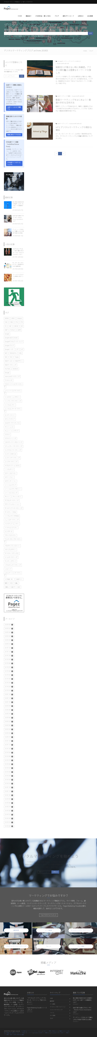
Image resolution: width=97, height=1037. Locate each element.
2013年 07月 (8, 822)
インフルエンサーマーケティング (13, 410)
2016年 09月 (8, 706)
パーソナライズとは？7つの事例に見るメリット (18, 276)
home (20, 16)
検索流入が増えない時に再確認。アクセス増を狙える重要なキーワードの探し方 (73, 70)
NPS (6, 353)
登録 (90, 33)
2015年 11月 (8, 745)
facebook (15, 369)
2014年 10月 (8, 795)
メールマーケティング (11, 557)
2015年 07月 (8, 760)
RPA (20, 353)
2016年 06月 (8, 718)
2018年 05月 (8, 628)
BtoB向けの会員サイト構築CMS (42, 1033)
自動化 (7, 587)
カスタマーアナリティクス (12, 423)
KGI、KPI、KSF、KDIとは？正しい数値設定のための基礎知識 (18, 264)
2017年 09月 (8, 659)
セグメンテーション (10, 481)
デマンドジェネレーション (12, 504)
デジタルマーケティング (11, 500)
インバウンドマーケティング (13, 401)
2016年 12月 (8, 694)
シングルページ (9, 469)
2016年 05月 (8, 721)
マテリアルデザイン (10, 550)
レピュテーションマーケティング (13, 574)
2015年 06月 (8, 764)
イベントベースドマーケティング (13, 392)
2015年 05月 (8, 768)
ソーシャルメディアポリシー (13, 489)
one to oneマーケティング (12, 376)
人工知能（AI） (9, 579)
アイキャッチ (8, 380)
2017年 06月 (8, 671)
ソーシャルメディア (10, 485)
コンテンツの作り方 (75, 61)
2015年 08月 (8, 756)
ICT (17, 349)
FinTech (12, 330)
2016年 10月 (8, 702)
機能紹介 (28, 16)
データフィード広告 (10, 512)
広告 (11, 583)
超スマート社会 (15, 587)
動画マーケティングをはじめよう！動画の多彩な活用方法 (73, 101)
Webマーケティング (65, 61)
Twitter (17, 357)
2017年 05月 (8, 675)
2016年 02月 (8, 733)
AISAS (13, 318)
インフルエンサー (10, 405)
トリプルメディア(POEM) (12, 516)
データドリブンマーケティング (13, 508)
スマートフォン (9, 477)
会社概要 (90, 16)
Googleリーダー (9, 349)
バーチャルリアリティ (11, 528)
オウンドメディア (10, 419)
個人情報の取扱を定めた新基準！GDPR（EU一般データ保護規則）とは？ (83, 1000)
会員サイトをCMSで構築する (14, 108)
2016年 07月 (8, 714)
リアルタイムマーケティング (13, 565)
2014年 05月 (8, 814)
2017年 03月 (8, 683)
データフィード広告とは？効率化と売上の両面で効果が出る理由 (18, 231)
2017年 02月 (8, 687)
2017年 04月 (8, 679)
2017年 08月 (8, 663)
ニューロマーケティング (11, 520)
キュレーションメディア (11, 431)
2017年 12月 (8, 648)
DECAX (16, 326)
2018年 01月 (8, 644)
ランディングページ (10, 561)
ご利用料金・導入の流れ (43, 16)
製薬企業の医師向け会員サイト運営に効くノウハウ (19, 1033)
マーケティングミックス (11, 553)
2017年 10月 (8, 655)
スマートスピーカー (10, 473)
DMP (6, 330)
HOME (85, 51)
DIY (22, 326)
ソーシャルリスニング (11, 493)
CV (5, 326)
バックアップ (8, 524)
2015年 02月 (8, 780)
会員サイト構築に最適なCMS (50, 1031)
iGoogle (7, 373)
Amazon (19, 318)
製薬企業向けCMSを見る (14, 135)
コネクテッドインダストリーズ (13, 442)
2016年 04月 (8, 725)
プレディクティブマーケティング (13, 540)
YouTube (7, 369)
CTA (17, 322)
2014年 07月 (8, 807)
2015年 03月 (8, 776)
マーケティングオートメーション (58, 1007)
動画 (69, 96)
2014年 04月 (8, 818)
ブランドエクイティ (10, 535)
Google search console (11, 338)
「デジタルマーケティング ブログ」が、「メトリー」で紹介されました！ (36, 1000)
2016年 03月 (8, 729)
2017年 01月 (8, 690)
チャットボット (17, 497)
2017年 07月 (8, 667)
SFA (11, 357)
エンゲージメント (10, 415)
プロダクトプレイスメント (12, 546)
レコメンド (8, 569)
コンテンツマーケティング (12, 458)
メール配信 (52, 1004)
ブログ (57, 16)
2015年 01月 (8, 783)
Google (7, 334)
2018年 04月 (8, 632)
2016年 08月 (8, 710)
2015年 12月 (8, 741)
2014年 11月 (8, 791)
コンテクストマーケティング (13, 450)
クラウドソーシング (10, 438)
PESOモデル (13, 353)
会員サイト (19, 579)
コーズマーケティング (11, 462)
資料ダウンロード (68, 16)
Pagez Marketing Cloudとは (48, 915)
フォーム (52, 1013)
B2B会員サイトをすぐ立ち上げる (13, 163)
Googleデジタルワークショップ (14, 341)
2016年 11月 (8, 698)
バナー (17, 524)
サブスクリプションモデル (12, 466)
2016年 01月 (8, 737)
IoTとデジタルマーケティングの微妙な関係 (74, 128)
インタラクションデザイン (12, 397)
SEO (58, 61)
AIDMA (7, 318)
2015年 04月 (8, 772)
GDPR (19, 330)
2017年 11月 (8, 652)
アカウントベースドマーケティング (13, 385)
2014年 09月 (8, 799)
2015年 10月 (8, 749)
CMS (6, 322)
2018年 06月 (8, 625)
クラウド (7, 434)
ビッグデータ (8, 531)
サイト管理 (52, 1015)
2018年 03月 (8, 636)
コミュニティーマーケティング (13, 446)
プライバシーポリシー (32, 1031)
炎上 (17, 583)
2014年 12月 (8, 787)
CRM (11, 322)
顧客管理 (52, 1001)
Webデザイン (19, 361)
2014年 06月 (8, 811)
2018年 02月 (8, 640)
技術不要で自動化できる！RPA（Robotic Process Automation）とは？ (82, 1010)
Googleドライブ (9, 345)
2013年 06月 (8, 826)
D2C (10, 326)
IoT (22, 349)
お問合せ (81, 16)
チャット (7, 497)
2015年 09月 (8, 752)
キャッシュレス (9, 427)
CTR (22, 322)
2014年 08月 (8, 803)
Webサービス (8, 361)
